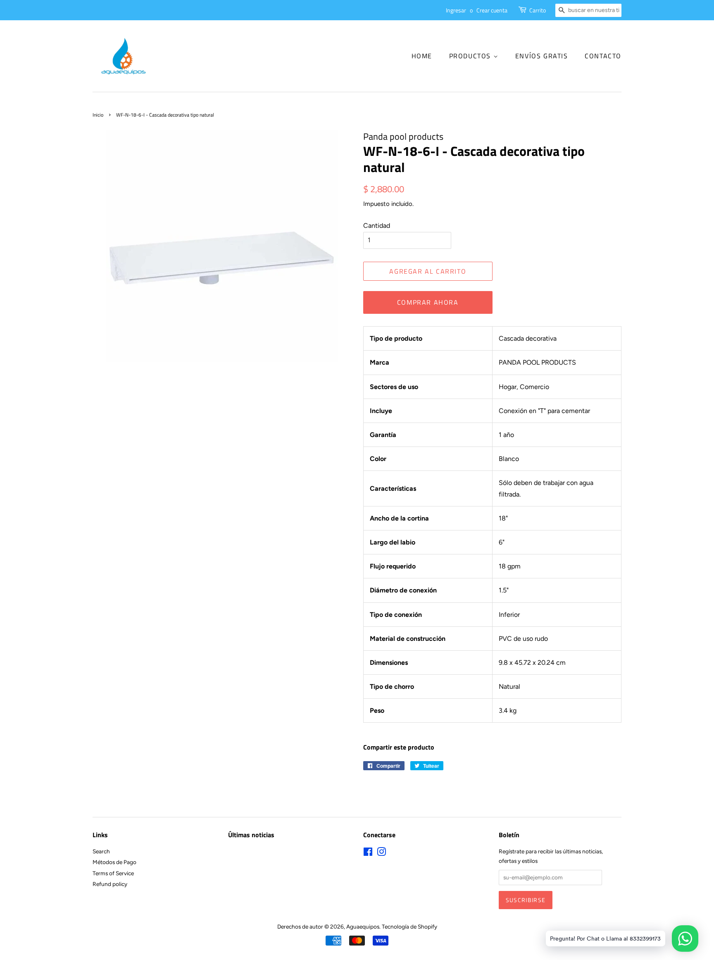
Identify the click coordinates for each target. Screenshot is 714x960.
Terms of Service (113, 873)
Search (101, 851)
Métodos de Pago (114, 862)
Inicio (98, 115)
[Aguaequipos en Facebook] (368, 853)
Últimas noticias (251, 835)
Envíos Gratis (541, 56)
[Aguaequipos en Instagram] (381, 853)
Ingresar (456, 10)
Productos (471, 56)
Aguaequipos (362, 926)
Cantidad (376, 225)
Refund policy (110, 884)
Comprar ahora (428, 302)
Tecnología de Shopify (409, 926)
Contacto (603, 56)
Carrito (537, 10)
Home (422, 56)
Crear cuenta (491, 10)
